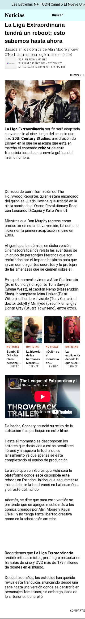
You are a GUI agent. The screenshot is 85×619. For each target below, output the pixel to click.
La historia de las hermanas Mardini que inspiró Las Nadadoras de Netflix (33, 357)
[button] (42, 101)
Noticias (14, 15)
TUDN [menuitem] (45, 4)
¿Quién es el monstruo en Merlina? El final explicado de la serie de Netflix (53, 357)
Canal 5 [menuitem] (57, 4)
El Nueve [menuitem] (71, 4)
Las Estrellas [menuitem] (22, 4)
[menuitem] (5, 4)
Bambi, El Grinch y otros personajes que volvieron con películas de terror (14, 357)
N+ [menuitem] (36, 4)
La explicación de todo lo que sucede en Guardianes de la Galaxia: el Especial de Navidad (73, 357)
